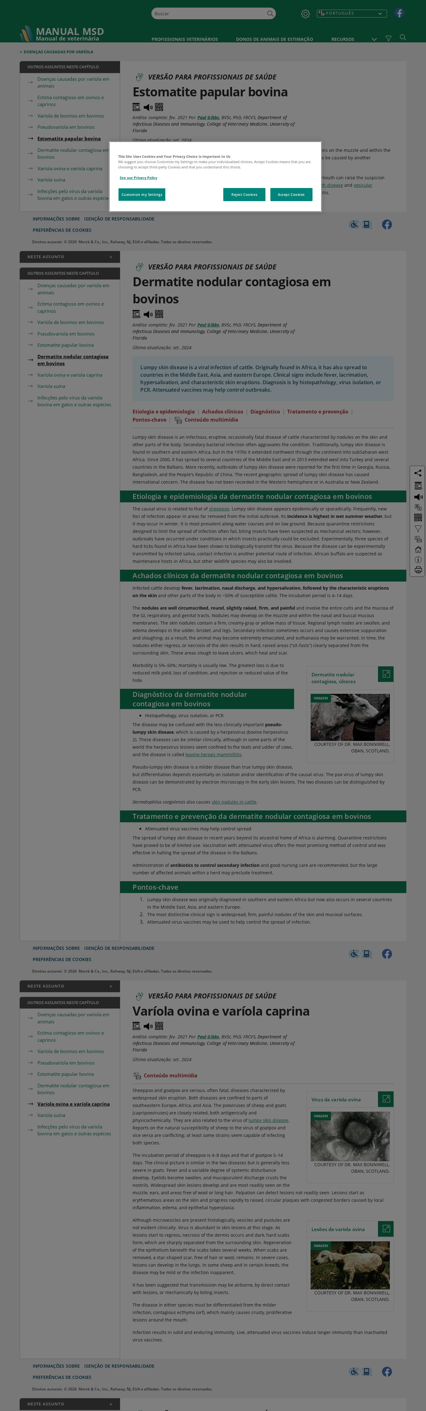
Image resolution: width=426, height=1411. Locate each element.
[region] (215, 176)
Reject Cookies (244, 194)
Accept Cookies (291, 194)
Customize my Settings (142, 194)
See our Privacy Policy (138, 177)
